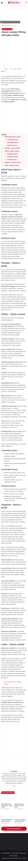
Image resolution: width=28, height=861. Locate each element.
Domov (4, 25)
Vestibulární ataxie (12, 142)
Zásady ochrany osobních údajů (9, 858)
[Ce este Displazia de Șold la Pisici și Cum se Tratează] (21, 814)
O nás (20, 858)
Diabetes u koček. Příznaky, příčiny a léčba (19, 805)
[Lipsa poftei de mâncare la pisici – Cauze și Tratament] (7, 799)
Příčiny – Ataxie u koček (12, 151)
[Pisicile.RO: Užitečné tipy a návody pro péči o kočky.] (14, 2)
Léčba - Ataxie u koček (12, 165)
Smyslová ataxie (12, 145)
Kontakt (24, 858)
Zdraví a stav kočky (11, 25)
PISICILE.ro (8, 853)
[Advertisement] (14, 52)
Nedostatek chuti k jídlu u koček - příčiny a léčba (7, 805)
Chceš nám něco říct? (14, 828)
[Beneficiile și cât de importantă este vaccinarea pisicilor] (7, 814)
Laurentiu (6, 69)
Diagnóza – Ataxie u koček (13, 162)
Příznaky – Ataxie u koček (12, 148)
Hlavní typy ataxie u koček (13, 137)
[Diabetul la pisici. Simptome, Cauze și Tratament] (21, 799)
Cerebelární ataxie (12, 139)
